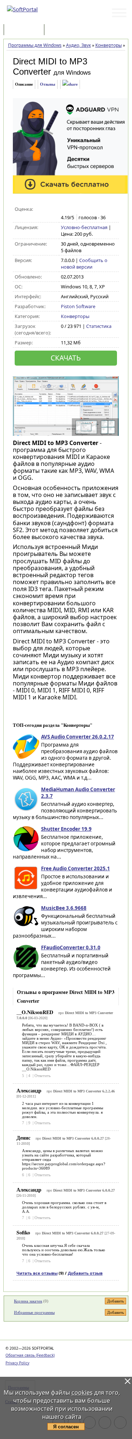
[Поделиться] (70, 84)
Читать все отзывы (37, 1273)
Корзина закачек (28, 1301)
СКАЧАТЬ (66, 358)
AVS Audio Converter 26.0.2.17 (77, 736)
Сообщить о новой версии (84, 263)
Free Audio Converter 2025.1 (75, 868)
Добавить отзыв (85, 1273)
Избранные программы (34, 1312)
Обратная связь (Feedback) (30, 1355)
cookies (82, 1392)
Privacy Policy (17, 1362)
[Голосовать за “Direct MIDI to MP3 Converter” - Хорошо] (88, 209)
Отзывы (47, 84)
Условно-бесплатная (84, 227)
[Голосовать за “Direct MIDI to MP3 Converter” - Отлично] (95, 209)
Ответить (42, 1075)
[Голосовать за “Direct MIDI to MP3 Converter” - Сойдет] (80, 209)
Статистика (98, 326)
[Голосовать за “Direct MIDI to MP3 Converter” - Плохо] (72, 209)
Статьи (62, 30)
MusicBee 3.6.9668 (64, 908)
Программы (25, 30)
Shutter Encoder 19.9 (66, 829)
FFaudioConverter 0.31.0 (70, 947)
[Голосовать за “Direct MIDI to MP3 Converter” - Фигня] (65, 209)
